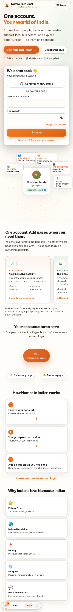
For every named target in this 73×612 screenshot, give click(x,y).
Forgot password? (56, 124)
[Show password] (62, 117)
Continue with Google (39, 83)
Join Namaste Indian (21, 49)
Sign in (36, 132)
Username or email (19, 96)
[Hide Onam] (37, 606)
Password (14, 110)
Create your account (43, 140)
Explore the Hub (54, 49)
